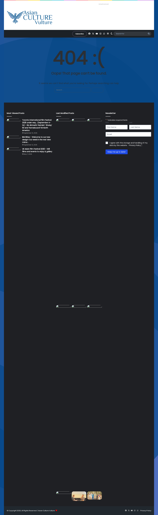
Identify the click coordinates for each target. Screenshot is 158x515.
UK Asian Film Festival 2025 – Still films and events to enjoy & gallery (37, 150)
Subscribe (80, 34)
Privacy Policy (135, 145)
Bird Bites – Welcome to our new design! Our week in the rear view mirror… (36, 139)
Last (130, 122)
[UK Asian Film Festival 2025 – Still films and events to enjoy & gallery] (13, 152)
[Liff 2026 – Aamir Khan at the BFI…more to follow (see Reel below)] (79, 496)
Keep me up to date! (117, 152)
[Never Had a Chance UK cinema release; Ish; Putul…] (79, 397)
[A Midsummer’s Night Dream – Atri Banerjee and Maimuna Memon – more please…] (94, 495)
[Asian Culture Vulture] (29, 17)
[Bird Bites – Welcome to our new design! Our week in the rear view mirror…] (13, 140)
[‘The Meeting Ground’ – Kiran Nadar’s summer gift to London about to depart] (63, 397)
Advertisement (104, 4)
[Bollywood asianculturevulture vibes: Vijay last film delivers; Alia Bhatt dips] (94, 309)
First (107, 122)
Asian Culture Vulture (46, 510)
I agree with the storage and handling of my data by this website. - (128, 144)
